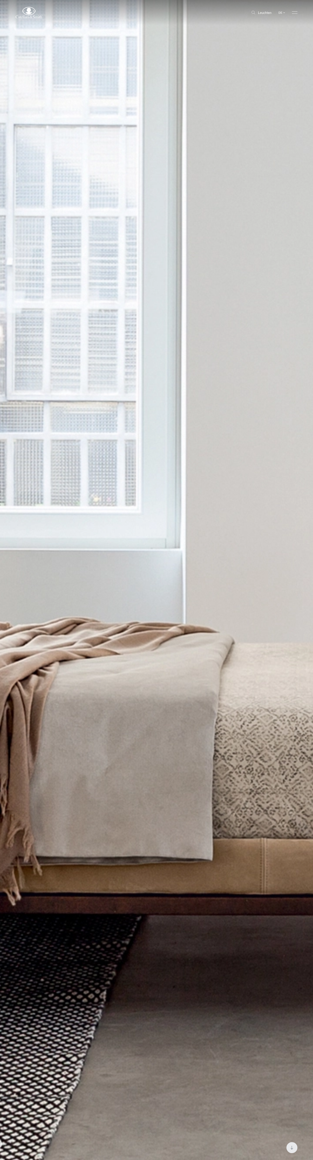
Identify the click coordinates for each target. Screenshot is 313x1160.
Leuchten (265, 12)
